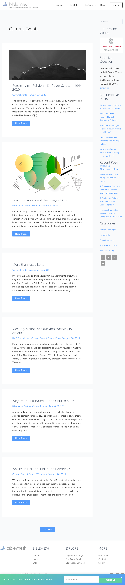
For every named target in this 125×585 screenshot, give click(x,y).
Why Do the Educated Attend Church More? (44, 401)
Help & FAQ (104, 555)
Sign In (101, 562)
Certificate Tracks (74, 559)
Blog (35, 562)
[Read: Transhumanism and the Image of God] (47, 171)
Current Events (19, 94)
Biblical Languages (108, 229)
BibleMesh (17, 205)
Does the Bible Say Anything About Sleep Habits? (110, 140)
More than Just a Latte (28, 264)
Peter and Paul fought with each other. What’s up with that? (110, 129)
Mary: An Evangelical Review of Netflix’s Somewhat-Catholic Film (111, 213)
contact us (104, 88)
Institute (37, 559)
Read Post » (21, 123)
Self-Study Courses (75, 562)
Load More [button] (47, 529)
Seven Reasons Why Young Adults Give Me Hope (110, 177)
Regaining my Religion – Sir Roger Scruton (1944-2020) (47, 87)
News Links (105, 235)
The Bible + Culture (108, 245)
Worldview (41, 474)
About (36, 555)
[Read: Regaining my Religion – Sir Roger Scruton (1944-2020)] (47, 64)
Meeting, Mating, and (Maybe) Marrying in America (42, 331)
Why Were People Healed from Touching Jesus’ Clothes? (109, 152)
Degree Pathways (74, 555)
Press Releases (107, 240)
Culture (35, 338)
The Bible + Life (107, 250)
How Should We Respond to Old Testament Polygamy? (109, 117)
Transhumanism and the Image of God (40, 200)
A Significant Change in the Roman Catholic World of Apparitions (110, 189)
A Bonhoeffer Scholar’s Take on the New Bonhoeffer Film (110, 201)
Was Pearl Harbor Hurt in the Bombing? (41, 469)
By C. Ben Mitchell (21, 338)
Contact (102, 559)
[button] (64, 5)
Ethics (58, 338)
